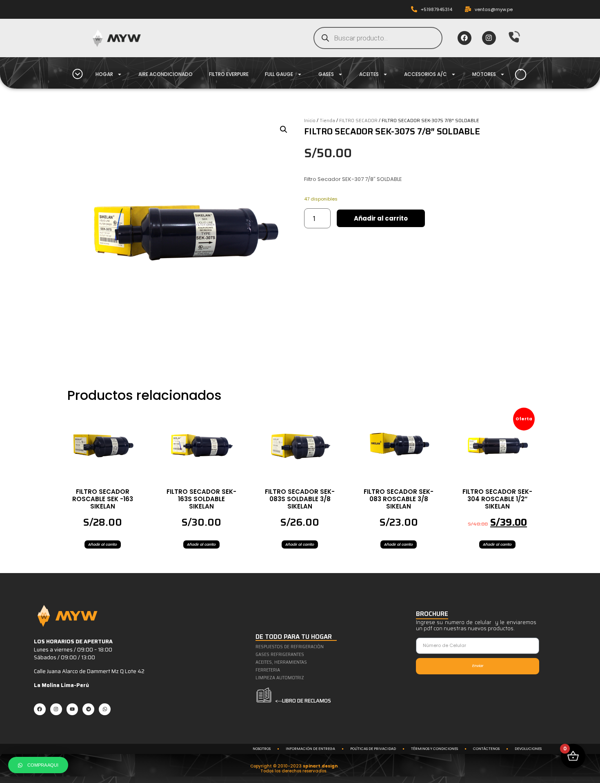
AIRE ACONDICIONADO (165, 74)
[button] (283, 129)
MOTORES (484, 74)
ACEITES (369, 74)
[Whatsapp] (105, 709)
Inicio (310, 120)
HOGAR (104, 74)
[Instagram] (489, 38)
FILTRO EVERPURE (229, 74)
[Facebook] (464, 38)
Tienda (327, 120)
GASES (326, 74)
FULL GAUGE (279, 74)
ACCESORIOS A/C (425, 74)
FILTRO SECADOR (358, 120)
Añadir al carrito (381, 218)
